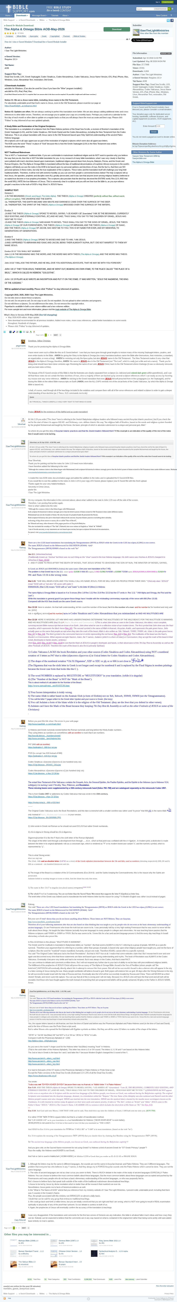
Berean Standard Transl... (31, 1251)
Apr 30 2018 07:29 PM (19, 507)
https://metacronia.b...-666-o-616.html (44, 802)
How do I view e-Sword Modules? (19, 42)
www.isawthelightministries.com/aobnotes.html (44, 472)
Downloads (21, 15)
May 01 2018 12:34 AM (18, 550)
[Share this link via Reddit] (17, 332)
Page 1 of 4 (40, 335)
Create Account (167, 2)
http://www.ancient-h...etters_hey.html (44, 1064)
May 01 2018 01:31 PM (18, 998)
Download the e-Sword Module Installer (50, 42)
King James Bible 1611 (110, 1241)
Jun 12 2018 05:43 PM (18, 1222)
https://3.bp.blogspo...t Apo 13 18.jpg (43, 797)
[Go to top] (88, 1298)
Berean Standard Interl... (70, 1262)
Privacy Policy (169, 1293)
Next (56, 335)
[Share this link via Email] (24, 332)
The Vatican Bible (27, 1262)
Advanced (172, 9)
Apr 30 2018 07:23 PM (19, 449)
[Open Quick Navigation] (171, 16)
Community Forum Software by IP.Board (161, 1298)
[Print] (27, 332)
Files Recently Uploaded (165, 1286)
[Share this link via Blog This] (34, 332)
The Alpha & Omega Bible (143, 162)
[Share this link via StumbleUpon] (21, 332)
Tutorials (54, 15)
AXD (110, 1279)
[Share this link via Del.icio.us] (14, 332)
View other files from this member (154, 33)
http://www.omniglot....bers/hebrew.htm (44, 738)
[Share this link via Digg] (10, 332)
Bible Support (9, 1294)
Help (9, 1298)
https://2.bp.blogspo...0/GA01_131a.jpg (44, 765)
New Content (161, 15)
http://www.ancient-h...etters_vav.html (44, 1061)
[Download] (31, 332)
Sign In (158, 2)
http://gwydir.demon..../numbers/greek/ (44, 736)
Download (116, 29)
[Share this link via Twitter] (4, 332)
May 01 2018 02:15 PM (18, 1171)
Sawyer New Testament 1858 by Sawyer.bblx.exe (146, 157)
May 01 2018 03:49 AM (18, 729)
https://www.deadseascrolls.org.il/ (42, 1076)
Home (8, 15)
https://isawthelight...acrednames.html (21, 106)
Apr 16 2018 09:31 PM (19, 348)
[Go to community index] (38, 8)
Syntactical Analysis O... (113, 1251)
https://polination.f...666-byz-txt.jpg (42, 747)
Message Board (39, 15)
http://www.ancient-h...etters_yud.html (44, 1058)
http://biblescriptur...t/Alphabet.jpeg (42, 1041)
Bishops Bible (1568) (28, 1241)
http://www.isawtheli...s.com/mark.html (44, 724)
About (65, 15)
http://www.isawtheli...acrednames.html (44, 922)
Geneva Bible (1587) (69, 1241)
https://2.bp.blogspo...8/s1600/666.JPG (44, 817)
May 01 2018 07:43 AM (18, 912)
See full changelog (48, 315)
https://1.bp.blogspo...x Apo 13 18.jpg (43, 773)
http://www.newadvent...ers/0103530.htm (49, 685)
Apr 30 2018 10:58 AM (19, 427)
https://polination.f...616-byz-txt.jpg (42, 756)
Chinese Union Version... (70, 1251)
